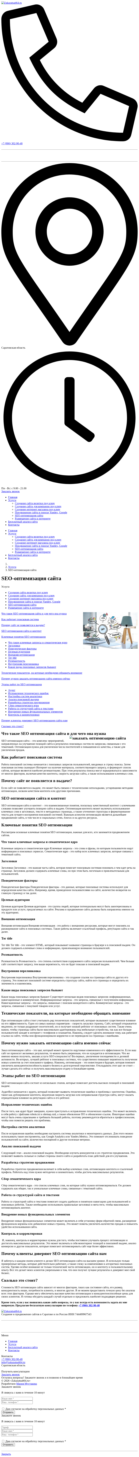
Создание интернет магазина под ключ (30, 598)
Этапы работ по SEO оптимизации (21, 684)
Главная (12, 1341)
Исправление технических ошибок (28, 693)
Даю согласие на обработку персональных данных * (35, 1408)
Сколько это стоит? (12, 726)
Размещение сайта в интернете (26, 607)
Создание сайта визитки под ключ (28, 592)
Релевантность (16, 660)
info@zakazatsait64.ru (13, 1362)
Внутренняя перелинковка (23, 664)
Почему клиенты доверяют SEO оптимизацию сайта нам (34, 720)
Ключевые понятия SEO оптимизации (23, 636)
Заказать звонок (10, 1374)
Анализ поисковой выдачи (23, 699)
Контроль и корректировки (23, 714)
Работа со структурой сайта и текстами (30, 708)
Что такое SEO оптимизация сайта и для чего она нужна (34, 613)
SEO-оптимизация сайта (22, 604)
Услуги (12, 567)
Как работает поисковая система (20, 619)
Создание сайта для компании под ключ (31, 595)
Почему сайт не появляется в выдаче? (23, 625)
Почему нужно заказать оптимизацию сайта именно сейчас (35, 678)
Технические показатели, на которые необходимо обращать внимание (41, 672)
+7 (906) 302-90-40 (12, 143)
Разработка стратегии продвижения (28, 702)
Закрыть (6, 1454)
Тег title (12, 657)
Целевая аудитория (19, 651)
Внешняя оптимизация (21, 654)
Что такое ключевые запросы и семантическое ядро (37, 642)
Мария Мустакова (26, 1383)
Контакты (13, 1350)
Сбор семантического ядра (23, 705)
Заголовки (14, 645)
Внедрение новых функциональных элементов (35, 711)
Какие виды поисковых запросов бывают (32, 667)
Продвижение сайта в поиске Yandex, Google (34, 601)
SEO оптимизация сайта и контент (21, 631)
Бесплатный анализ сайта (23, 1347)
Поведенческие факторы (22, 648)
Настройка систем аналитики (25, 696)
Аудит (11, 690)
